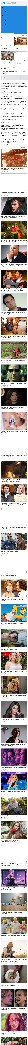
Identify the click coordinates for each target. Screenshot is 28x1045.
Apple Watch (9, 14)
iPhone (7, 11)
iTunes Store (18, 142)
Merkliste (5, 31)
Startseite (5, 6)
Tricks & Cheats (13, 27)
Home (2, 66)
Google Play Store (21, 141)
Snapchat (8, 19)
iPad (7, 12)
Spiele (7, 25)
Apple (4, 8)
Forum (4, 29)
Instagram (8, 20)
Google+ (8, 24)
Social (4, 15)
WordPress (8, 23)
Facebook (8, 16)
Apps (7, 10)
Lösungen (5, 7)
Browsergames (12, 28)
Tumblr (8, 21)
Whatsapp (8, 18)
